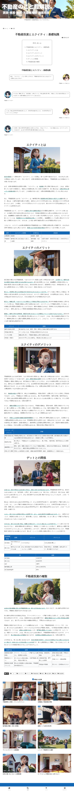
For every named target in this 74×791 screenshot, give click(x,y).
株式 (42, 673)
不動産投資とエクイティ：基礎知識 (37, 47)
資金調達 (61, 673)
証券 (55, 673)
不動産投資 (35, 673)
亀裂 (5, 770)
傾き (13, 770)
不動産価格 (41, 698)
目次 (34, 43)
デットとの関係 (33, 59)
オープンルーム (48, 770)
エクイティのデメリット (36, 56)
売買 (7, 673)
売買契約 (11, 698)
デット (28, 673)
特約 (15, 698)
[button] (68, 450)
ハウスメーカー (41, 722)
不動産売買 (6, 698)
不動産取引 (51, 746)
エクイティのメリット (35, 53)
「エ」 (13, 673)
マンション (6, 746)
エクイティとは (33, 50)
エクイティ (21, 673)
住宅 (9, 770)
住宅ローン (11, 722)
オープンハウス (41, 770)
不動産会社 (47, 722)
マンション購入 (12, 746)
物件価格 (17, 722)
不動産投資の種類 (34, 62)
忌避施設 (50, 698)
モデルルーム (18, 746)
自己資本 (49, 673)
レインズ (41, 746)
